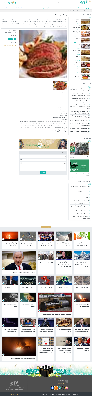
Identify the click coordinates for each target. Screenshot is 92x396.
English (43, 394)
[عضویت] (13, 394)
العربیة (47, 394)
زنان (73, 11)
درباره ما (63, 394)
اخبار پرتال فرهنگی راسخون (59, 384)
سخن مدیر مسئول (74, 394)
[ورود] (16, 394)
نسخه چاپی (12, 42)
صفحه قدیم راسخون (47, 8)
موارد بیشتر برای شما (9, 45)
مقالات (84, 11)
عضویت (6, 3)
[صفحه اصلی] (18, 394)
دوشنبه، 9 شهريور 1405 (21, 8)
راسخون (87, 8)
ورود (2, 3)
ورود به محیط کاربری (53, 394)
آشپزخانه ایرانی (68, 11)
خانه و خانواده (78, 11)
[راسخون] (85, 5)
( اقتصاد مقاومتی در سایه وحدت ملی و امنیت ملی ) (9, 8)
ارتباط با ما (68, 394)
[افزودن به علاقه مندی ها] (11, 394)
